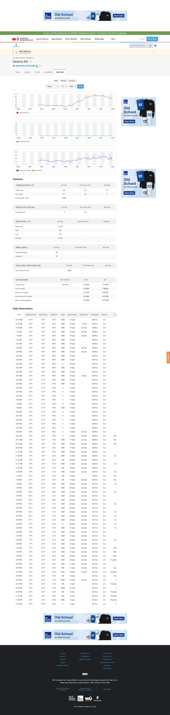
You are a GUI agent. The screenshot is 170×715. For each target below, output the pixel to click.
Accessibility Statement (107, 662)
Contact (62, 659)
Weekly (63, 81)
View (80, 86)
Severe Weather (71, 39)
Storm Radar (97, 698)
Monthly (72, 81)
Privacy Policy (107, 656)
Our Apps (63, 653)
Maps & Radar (57, 39)
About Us (63, 656)
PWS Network (85, 653)
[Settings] (155, 45)
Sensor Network (42, 39)
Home (22, 38)
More (113, 39)
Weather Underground (88, 698)
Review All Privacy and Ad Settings (63, 689)
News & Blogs (85, 39)
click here (122, 33)
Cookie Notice (107, 659)
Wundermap (85, 656)
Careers (62, 662)
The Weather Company (72, 698)
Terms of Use (107, 653)
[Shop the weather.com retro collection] (85, 15)
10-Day (37, 72)
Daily (56, 81)
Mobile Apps (99, 39)
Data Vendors (107, 668)
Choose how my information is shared (85, 689)
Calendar (48, 72)
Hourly (27, 72)
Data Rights (107, 689)
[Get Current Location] (150, 45)
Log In (142, 39)
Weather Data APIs (63, 665)
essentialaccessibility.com (85, 674)
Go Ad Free (152, 39)
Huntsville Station (25, 66)
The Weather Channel (80, 698)
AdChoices (107, 665)
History (60, 72)
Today (17, 72)
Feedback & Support (85, 659)
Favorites (16, 46)
